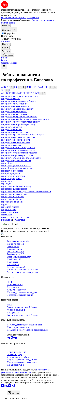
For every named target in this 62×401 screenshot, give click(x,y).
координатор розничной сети (15, 140)
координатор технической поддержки (19, 152)
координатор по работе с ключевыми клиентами (25, 119)
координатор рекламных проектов (18, 137)
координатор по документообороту (18, 101)
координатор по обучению (14, 111)
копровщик (6, 181)
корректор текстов (10, 207)
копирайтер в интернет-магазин (17, 168)
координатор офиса (10, 98)
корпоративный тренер (12, 196)
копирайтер (7, 163)
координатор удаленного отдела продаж (21, 158)
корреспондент (8, 209)
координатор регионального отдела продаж (22, 134)
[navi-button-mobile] (4, 66)
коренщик (6, 183)
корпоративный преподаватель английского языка (26, 191)
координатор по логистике (14, 103)
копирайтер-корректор (12, 171)
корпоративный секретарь (14, 194)
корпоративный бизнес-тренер (16, 186)
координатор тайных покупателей (18, 147)
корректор (6, 204)
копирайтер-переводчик (13, 176)
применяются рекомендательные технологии (25, 370)
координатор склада (11, 145)
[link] (6, 51)
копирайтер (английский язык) (16, 165)
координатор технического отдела (18, 150)
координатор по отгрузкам (14, 114)
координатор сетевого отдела (15, 142)
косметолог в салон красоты (15, 217)
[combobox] (13, 392)
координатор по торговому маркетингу (20, 122)
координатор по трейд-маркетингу (18, 124)
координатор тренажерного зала (17, 155)
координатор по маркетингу (15, 106)
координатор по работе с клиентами (19, 116)
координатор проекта (11, 129)
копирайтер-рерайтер (11, 178)
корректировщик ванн (12, 201)
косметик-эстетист (10, 212)
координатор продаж (11, 127)
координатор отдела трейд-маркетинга (20, 96)
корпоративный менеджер (14, 189)
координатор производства (14, 132)
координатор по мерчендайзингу (17, 109)
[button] (4, 57)
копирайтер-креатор (11, 173)
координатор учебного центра (16, 160)
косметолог (6, 214)
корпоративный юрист (12, 199)
